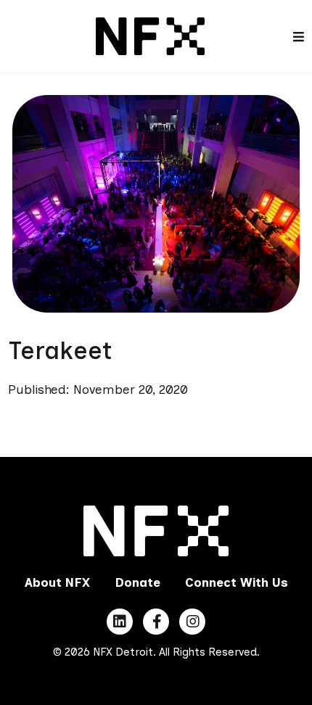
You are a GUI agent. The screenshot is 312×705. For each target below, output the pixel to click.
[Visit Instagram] (192, 622)
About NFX (57, 582)
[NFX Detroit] (150, 35)
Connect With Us (236, 582)
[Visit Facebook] (156, 622)
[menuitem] (57, 583)
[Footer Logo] (156, 531)
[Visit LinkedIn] (120, 622)
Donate (137, 582)
